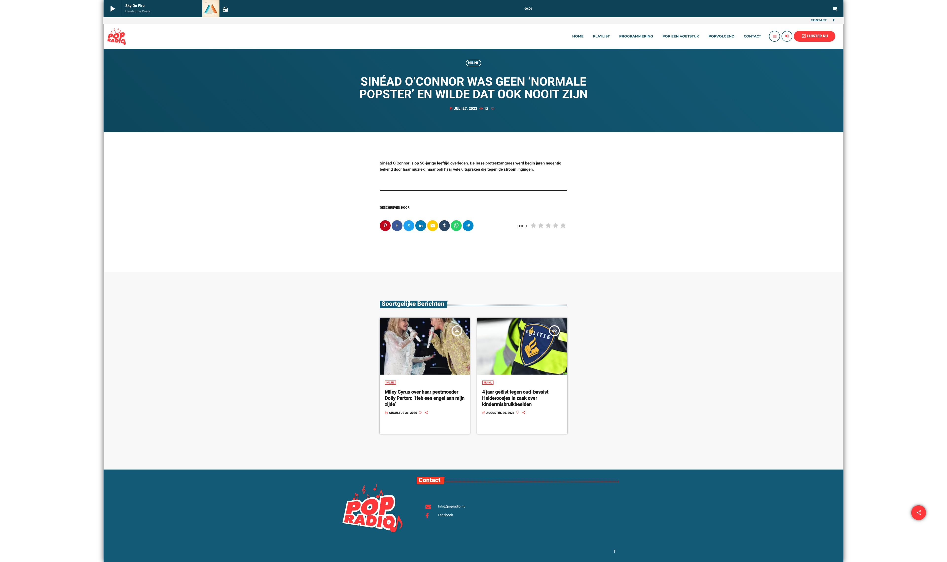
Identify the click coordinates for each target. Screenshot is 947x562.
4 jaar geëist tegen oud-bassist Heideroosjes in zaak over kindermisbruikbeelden (515, 398)
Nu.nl (473, 63)
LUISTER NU (814, 36)
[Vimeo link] (117, 36)
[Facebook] (834, 20)
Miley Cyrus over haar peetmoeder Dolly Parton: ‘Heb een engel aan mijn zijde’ (425, 398)
